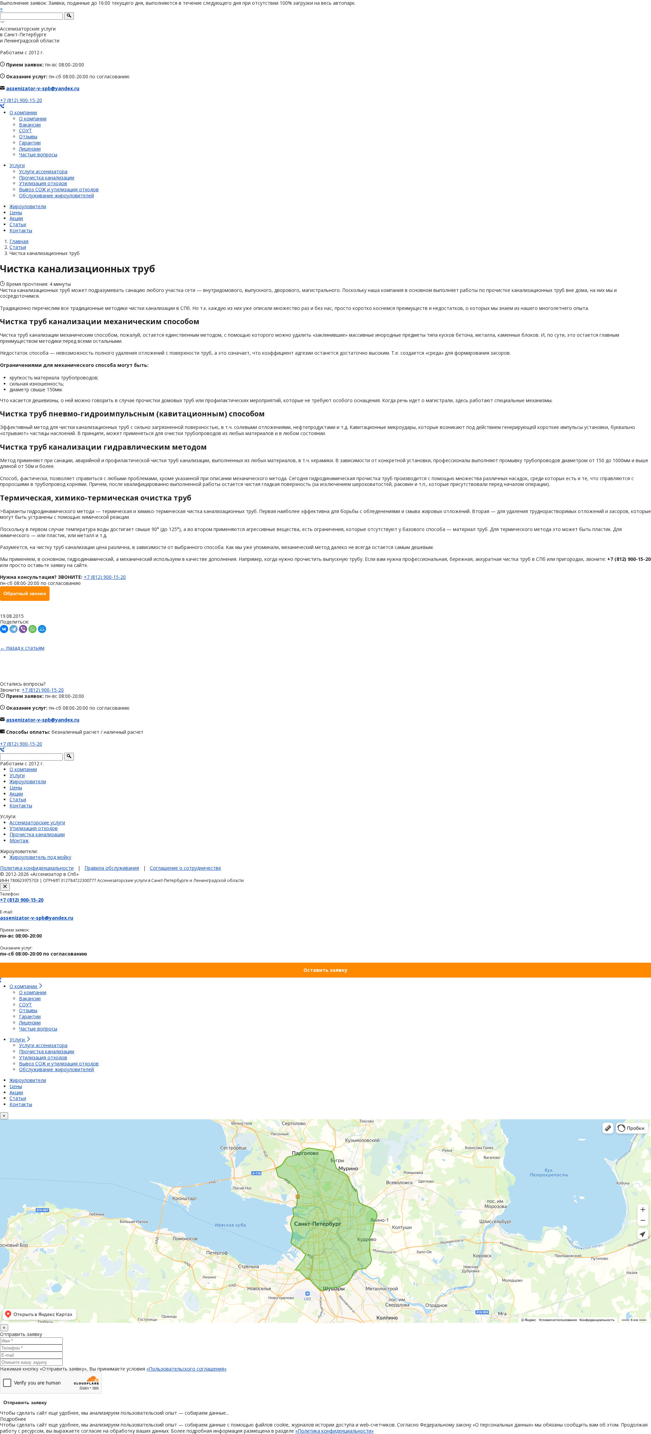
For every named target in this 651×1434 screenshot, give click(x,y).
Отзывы (28, 136)
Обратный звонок (24, 593)
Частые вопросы (38, 154)
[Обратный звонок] (2, 106)
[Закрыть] (5, 886)
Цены (15, 212)
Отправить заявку (25, 1402)
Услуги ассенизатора (43, 171)
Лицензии (30, 148)
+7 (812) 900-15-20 (21, 100)
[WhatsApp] (32, 629)
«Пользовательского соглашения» (186, 1369)
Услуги (17, 165)
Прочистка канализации (46, 177)
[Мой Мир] (42, 629)
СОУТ (25, 130)
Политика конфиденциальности (37, 868)
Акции (16, 218)
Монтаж (19, 840)
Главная (18, 241)
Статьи (17, 224)
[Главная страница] (2, 22)
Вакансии (30, 124)
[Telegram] (13, 629)
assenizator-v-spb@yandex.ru (42, 88)
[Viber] (23, 629)
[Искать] (69, 16)
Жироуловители (27, 206)
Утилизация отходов (43, 183)
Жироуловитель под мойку (40, 857)
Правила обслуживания (111, 868)
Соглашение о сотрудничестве (185, 868)
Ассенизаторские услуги (37, 822)
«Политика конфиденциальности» (334, 1431)
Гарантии (30, 142)
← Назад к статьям (22, 648)
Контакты (20, 230)
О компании (23, 112)
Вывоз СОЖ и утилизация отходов (59, 189)
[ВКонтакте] (4, 629)
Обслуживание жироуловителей (56, 195)
